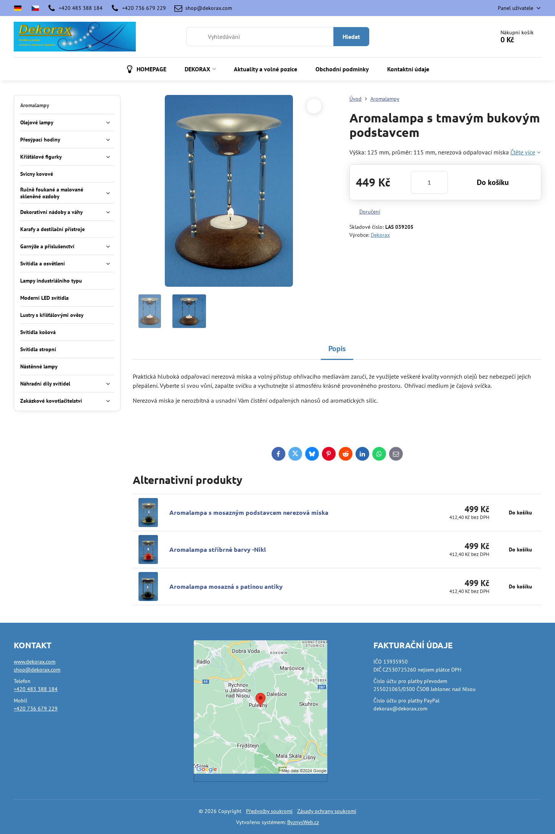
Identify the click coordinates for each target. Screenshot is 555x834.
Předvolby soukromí (269, 811)
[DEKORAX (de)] (20, 8)
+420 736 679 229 (36, 708)
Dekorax (380, 234)
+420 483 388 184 (36, 689)
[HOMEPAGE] (35, 8)
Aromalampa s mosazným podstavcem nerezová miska (248, 512)
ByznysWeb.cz (303, 822)
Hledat (351, 36)
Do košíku (493, 182)
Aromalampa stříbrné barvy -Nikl (217, 549)
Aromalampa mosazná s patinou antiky (226, 586)
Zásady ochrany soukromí (326, 811)
